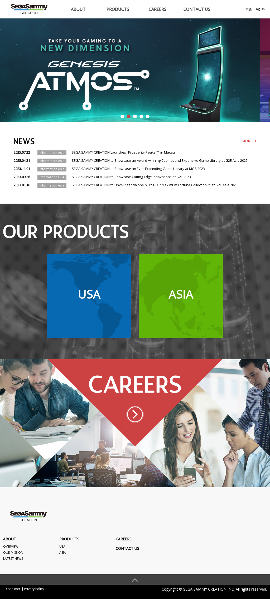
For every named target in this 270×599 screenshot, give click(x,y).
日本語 (247, 9)
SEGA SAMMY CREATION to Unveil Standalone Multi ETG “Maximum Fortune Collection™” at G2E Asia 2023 (155, 185)
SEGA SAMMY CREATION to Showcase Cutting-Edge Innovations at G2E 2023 (131, 176)
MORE (247, 140)
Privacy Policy (34, 589)
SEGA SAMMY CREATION (29, 9)
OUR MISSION (13, 552)
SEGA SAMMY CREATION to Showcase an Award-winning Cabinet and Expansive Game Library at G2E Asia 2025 (160, 160)
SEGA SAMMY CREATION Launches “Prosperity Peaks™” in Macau (123, 152)
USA (62, 546)
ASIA (62, 552)
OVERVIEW (10, 546)
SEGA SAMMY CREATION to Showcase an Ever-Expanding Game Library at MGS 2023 (138, 168)
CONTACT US (197, 9)
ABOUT (78, 9)
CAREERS (157, 9)
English (259, 9)
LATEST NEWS (13, 558)
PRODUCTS (118, 9)
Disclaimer (12, 589)
